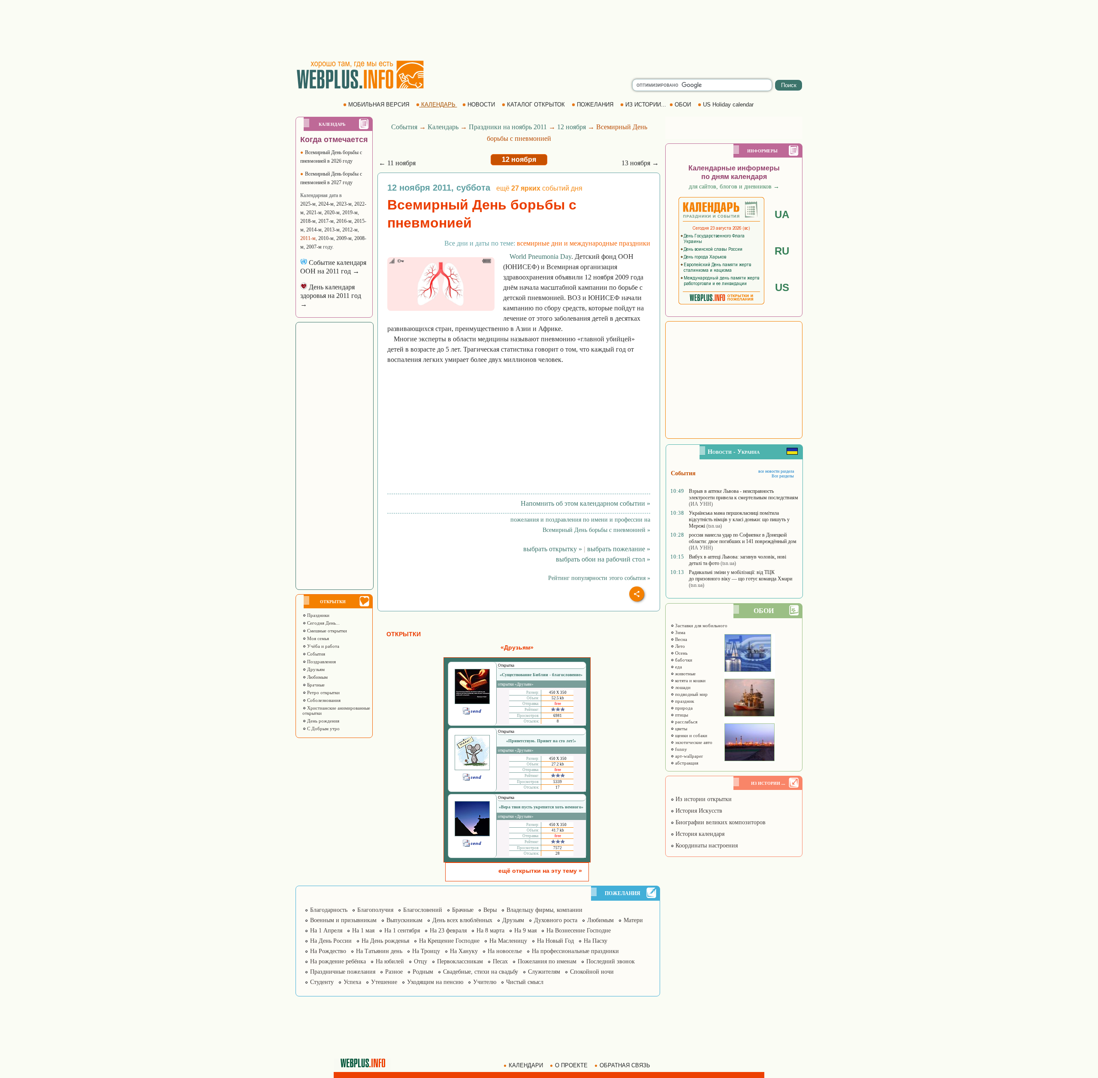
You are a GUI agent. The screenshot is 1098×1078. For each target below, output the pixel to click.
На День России (331, 941)
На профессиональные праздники (575, 951)
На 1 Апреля (326, 930)
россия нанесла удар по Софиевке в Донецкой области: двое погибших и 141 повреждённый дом (742, 538)
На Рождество (328, 951)
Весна (680, 639)
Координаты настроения (706, 845)
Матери (633, 920)
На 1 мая (363, 930)
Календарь (443, 127)
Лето (679, 646)
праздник (684, 701)
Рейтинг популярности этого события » (599, 578)
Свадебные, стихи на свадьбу (480, 972)
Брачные (315, 684)
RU (782, 251)
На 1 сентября (402, 930)
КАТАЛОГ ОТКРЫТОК (536, 104)
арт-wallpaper (688, 756)
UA (782, 214)
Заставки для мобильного (700, 625)
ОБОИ (683, 104)
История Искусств (698, 811)
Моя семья (317, 638)
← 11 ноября (397, 163)
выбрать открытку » (552, 549)
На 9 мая (525, 930)
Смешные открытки (326, 630)
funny (680, 749)
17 (557, 787)
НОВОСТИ (481, 104)
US (782, 287)
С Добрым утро (323, 728)
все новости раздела (776, 471)
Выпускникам (404, 920)
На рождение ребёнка (338, 961)
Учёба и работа (322, 646)
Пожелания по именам (547, 961)
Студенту (322, 982)
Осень (681, 653)
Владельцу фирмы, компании (544, 910)
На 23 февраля (448, 930)
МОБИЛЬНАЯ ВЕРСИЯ (379, 104)
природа (683, 708)
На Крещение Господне (449, 941)
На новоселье (505, 951)
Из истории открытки (703, 799)
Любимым (317, 677)
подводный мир (691, 694)
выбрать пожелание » (618, 549)
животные (685, 673)
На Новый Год (555, 941)
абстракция (686, 762)
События (315, 653)
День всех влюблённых (462, 920)
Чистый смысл (524, 982)
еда (678, 666)
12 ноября (571, 127)
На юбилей (390, 961)
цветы (680, 728)
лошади (682, 687)
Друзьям (315, 669)
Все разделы (783, 476)
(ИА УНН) (701, 504)
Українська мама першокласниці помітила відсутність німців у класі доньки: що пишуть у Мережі (739, 519)
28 (557, 853)
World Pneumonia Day (540, 256)
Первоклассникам (460, 961)
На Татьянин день (379, 951)
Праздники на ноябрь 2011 (508, 127)
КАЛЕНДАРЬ (438, 104)
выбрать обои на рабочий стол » (603, 559)
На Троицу (426, 951)
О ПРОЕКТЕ (571, 1065)
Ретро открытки (323, 692)
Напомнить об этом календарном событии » (585, 503)
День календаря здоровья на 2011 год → (330, 295)
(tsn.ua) (714, 526)
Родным (423, 972)
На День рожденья (385, 941)
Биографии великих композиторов (720, 822)
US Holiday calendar (728, 104)
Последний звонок (610, 961)
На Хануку (464, 951)
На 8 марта (490, 930)
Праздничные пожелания (342, 972)
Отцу (420, 961)
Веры (490, 910)
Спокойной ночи (592, 972)
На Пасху (595, 941)
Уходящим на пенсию (435, 982)
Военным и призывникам (343, 920)
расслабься (685, 721)
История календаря (699, 834)
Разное (394, 972)
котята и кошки (690, 680)
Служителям (544, 972)
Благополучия (375, 910)
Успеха (352, 982)
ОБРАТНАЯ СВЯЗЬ (625, 1065)
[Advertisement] (549, 30)
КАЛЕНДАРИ (526, 1065)
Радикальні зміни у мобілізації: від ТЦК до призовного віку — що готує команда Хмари (740, 575)
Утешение (384, 982)
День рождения (322, 720)
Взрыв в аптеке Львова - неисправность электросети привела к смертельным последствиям (743, 494)
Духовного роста (555, 920)
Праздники (317, 615)
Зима (679, 632)
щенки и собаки (690, 735)
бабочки (683, 659)
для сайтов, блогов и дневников (734, 186)
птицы (681, 714)
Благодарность (328, 910)
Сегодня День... (323, 623)
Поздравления (321, 661)
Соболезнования (323, 700)
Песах (500, 961)
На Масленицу (508, 941)
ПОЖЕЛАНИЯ (595, 104)
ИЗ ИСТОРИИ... (646, 104)
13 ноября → (640, 163)
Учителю (484, 982)
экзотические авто (693, 742)
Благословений (422, 910)
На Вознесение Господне (578, 930)
